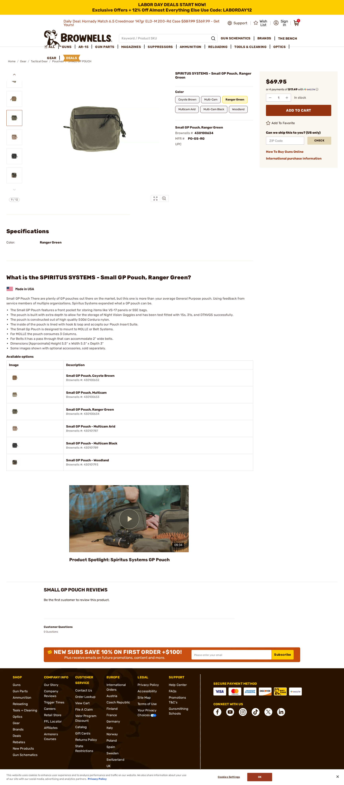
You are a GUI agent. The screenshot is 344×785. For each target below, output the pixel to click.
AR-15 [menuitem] (83, 47)
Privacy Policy (148, 685)
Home (12, 61)
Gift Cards (82, 733)
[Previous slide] (14, 74)
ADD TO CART (298, 110)
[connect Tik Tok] (256, 712)
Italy (110, 728)
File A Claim (84, 709)
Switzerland (115, 760)
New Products (23, 748)
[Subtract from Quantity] (270, 97)
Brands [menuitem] (264, 38)
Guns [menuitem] (67, 47)
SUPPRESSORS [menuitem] (160, 47)
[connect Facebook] (217, 712)
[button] (281, 23)
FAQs (172, 691)
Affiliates (51, 728)
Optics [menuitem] (279, 47)
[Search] (213, 38)
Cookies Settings (229, 777)
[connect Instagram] (243, 712)
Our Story (51, 685)
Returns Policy (86, 740)
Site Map (144, 697)
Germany (113, 721)
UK (109, 766)
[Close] (337, 776)
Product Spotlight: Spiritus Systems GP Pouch (119, 559)
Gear (23, 61)
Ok (259, 777)
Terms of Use (147, 704)
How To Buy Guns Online (285, 152)
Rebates (19, 742)
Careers (50, 709)
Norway (112, 734)
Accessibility (147, 691)
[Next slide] (14, 189)
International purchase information (294, 158)
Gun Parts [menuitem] (104, 47)
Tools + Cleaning (25, 710)
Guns (17, 685)
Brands (18, 729)
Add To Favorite (283, 123)
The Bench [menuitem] (287, 38)
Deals (17, 736)
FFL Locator (53, 721)
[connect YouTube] (230, 712)
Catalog (81, 727)
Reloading (20, 704)
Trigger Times (54, 702)
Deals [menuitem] (71, 58)
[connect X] (268, 712)
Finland (112, 709)
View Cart (82, 703)
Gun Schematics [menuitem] (236, 38)
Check (319, 140)
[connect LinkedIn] (281, 712)
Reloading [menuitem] (218, 47)
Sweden (113, 753)
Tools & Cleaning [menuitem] (250, 47)
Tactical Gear (39, 61)
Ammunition (22, 697)
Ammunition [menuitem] (190, 47)
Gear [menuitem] (51, 58)
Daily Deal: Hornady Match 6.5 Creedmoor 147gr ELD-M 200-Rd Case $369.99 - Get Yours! (142, 23)
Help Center (178, 685)
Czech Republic (118, 702)
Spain (111, 747)
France (112, 715)
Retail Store (52, 715)
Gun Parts (20, 691)
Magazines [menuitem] (131, 47)
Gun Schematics (25, 755)
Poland (112, 740)
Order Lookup (85, 697)
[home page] (78, 38)
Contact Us (83, 690)
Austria (112, 696)
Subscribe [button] (282, 654)
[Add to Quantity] (287, 97)
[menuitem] (51, 47)
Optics (17, 717)
